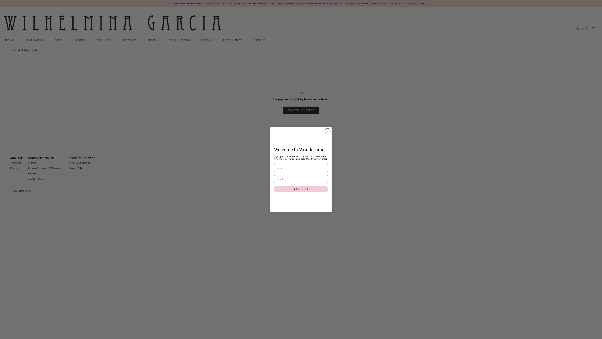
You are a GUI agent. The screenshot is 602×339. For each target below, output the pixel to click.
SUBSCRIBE (301, 189)
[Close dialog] (327, 131)
